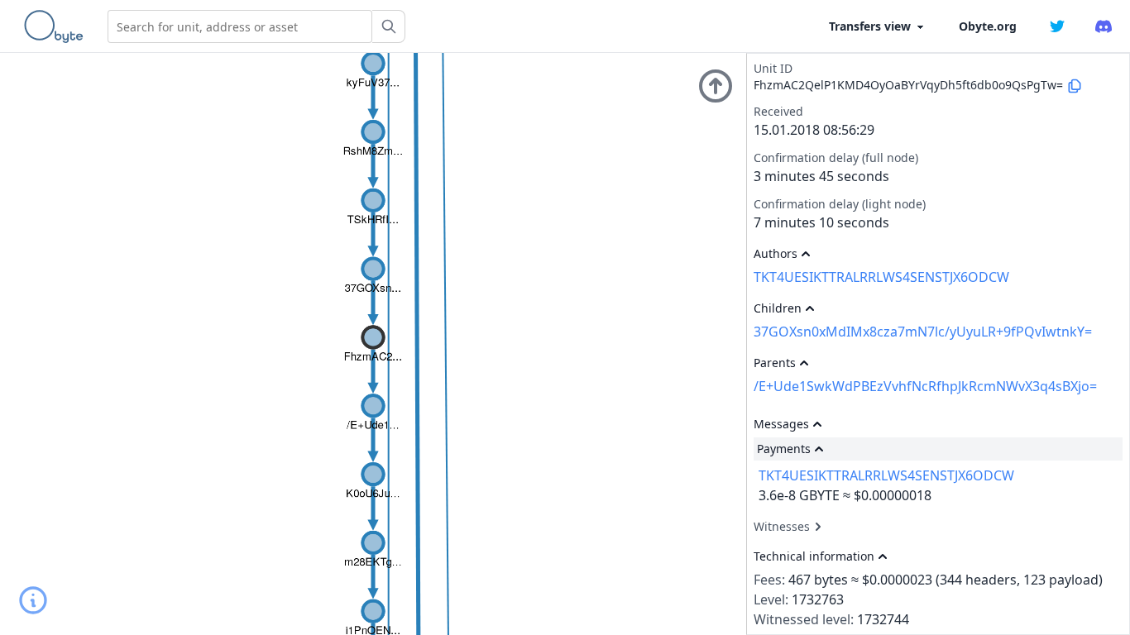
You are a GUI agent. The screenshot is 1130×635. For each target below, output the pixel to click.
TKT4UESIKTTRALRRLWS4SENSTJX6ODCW (881, 277)
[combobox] (240, 26)
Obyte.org (988, 26)
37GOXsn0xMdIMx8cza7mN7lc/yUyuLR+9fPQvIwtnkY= (923, 331)
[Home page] (57, 26)
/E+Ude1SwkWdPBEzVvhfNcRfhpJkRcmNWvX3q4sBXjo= (925, 386)
